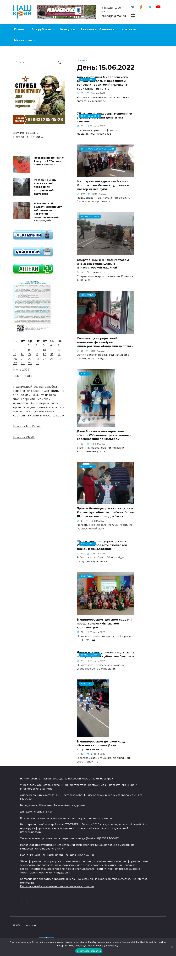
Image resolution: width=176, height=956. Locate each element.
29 (30, 363)
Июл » (28, 375)
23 (37, 358)
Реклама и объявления (98, 29)
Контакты (129, 29)
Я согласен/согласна (89, 950)
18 (51, 354)
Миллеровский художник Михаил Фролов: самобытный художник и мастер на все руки (103, 185)
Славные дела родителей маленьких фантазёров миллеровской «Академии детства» (105, 342)
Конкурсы (67, 29)
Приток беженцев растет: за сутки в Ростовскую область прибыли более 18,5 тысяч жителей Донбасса (105, 512)
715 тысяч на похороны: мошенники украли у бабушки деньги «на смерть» (104, 117)
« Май (17, 375)
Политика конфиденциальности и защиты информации (57, 886)
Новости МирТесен (27, 426)
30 (37, 363)
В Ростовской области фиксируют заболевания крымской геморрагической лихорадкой (48, 212)
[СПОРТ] (96, 424)
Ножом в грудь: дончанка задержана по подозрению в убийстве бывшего (105, 654)
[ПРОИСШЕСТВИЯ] (105, 253)
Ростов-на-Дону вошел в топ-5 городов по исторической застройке (45, 187)
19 (59, 354)
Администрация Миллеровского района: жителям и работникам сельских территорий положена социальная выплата (102, 82)
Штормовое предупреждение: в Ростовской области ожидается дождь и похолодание (102, 545)
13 (14, 354)
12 (59, 350)
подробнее (80, 942)
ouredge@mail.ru (113, 16)
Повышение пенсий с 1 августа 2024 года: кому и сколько (49, 161)
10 (44, 350)
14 (22, 354)
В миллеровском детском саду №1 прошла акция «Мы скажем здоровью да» (104, 623)
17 (44, 354)
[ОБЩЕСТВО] (105, 331)
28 (23, 363)
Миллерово (23, 40)
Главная (20, 29)
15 (29, 354)
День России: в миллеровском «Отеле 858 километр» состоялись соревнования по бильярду (104, 435)
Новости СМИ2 (24, 437)
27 (15, 363)
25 (51, 358)
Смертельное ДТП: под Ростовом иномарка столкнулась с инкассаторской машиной (103, 263)
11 (51, 350)
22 (30, 358)
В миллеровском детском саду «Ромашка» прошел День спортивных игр (101, 745)
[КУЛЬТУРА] (105, 613)
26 (59, 358)
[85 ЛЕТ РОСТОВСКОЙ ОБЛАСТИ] (105, 174)
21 (22, 358)
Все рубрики (41, 29)
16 (37, 354)
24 (44, 358)
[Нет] (171, 947)
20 (15, 358)
